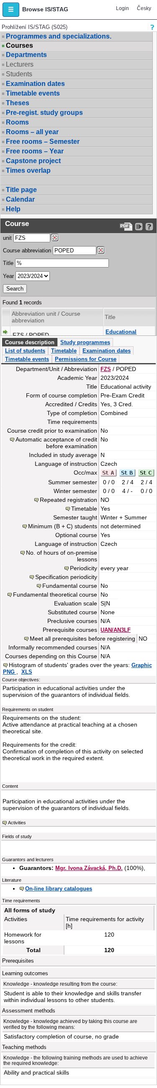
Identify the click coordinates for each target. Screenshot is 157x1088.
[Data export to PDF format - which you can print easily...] (126, 226)
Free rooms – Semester (43, 141)
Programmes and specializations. (58, 36)
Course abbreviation (27, 250)
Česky (144, 8)
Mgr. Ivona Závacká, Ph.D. (89, 868)
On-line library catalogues (58, 888)
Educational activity (121, 335)
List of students (25, 351)
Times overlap (28, 170)
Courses (19, 45)
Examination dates (35, 83)
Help (13, 209)
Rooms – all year (32, 131)
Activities (17, 822)
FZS (105, 369)
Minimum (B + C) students (62, 526)
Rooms (17, 122)
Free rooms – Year (35, 151)
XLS (26, 672)
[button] (11, 10)
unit (7, 238)
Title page (21, 189)
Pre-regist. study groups (44, 112)
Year (8, 276)
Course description (29, 342)
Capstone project (33, 160)
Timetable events (33, 93)
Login (122, 8)
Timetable (64, 351)
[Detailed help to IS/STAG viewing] (149, 226)
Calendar (20, 199)
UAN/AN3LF (115, 630)
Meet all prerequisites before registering (82, 638)
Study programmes (85, 342)
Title (8, 263)
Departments (26, 54)
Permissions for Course (85, 359)
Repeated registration (68, 499)
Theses (17, 102)
